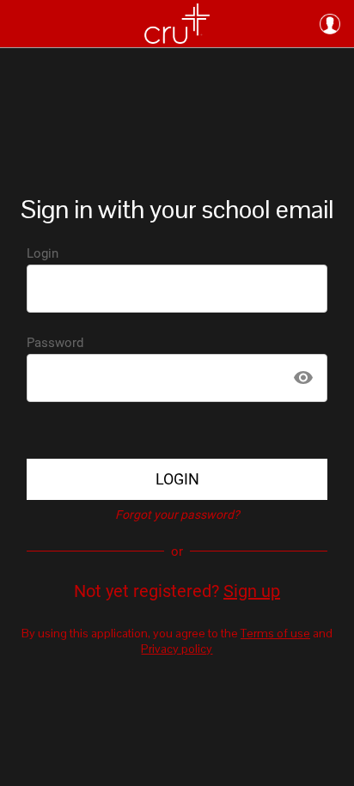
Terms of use (275, 633)
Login (42, 253)
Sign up (251, 591)
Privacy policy (176, 648)
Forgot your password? (177, 514)
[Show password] (303, 378)
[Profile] (330, 24)
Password (55, 342)
